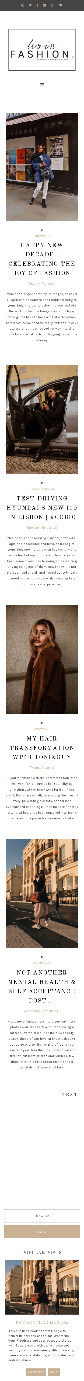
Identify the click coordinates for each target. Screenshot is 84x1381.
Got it (54, 1372)
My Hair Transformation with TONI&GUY (42, 748)
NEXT (69, 1094)
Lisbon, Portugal (41, 488)
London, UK (42, 236)
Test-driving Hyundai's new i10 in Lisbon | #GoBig (42, 508)
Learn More (36, 1372)
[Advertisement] (42, 1163)
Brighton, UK (42, 962)
